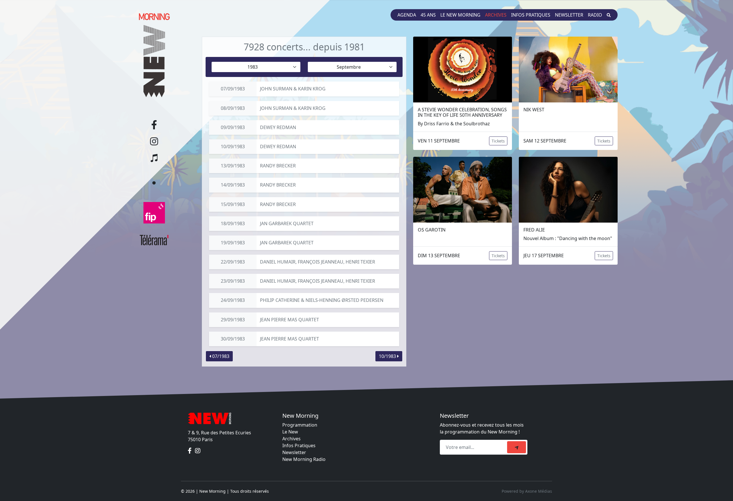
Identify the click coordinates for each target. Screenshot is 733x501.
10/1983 (388, 356)
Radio (595, 15)
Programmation (299, 425)
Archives (496, 15)
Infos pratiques (530, 15)
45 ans (428, 15)
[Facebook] (190, 451)
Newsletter (569, 15)
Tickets (498, 141)
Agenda (406, 15)
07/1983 (220, 356)
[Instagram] (197, 451)
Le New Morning (460, 15)
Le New (290, 432)
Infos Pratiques (299, 445)
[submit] (516, 447)
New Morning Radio (304, 459)
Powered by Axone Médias (527, 491)
